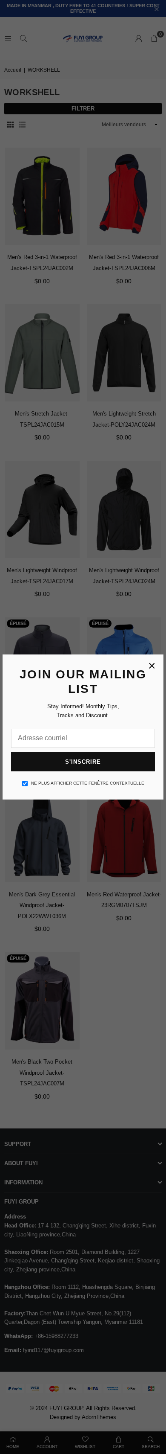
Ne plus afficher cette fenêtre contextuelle (87, 783)
